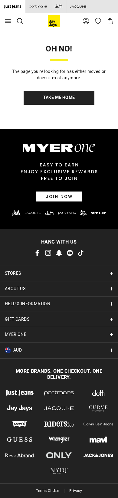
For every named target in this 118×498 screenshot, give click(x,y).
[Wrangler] (59, 440)
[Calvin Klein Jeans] (98, 424)
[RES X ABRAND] (19, 455)
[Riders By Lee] (59, 424)
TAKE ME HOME (59, 97)
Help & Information (27, 304)
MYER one (15, 334)
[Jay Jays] (19, 408)
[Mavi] (98, 440)
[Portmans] (38, 6)
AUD (17, 350)
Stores (13, 273)
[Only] (59, 455)
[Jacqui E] (78, 6)
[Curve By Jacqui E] (98, 408)
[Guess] (19, 440)
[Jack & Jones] (98, 455)
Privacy (75, 490)
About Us (15, 289)
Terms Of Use (47, 490)
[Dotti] (98, 393)
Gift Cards (17, 319)
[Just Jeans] (19, 393)
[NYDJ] (59, 471)
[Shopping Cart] (110, 21)
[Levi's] (19, 424)
